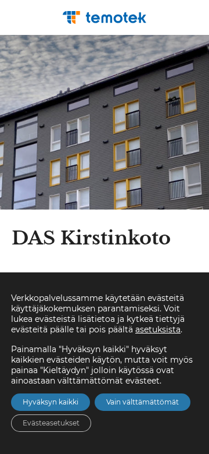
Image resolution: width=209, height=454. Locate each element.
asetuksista (158, 329)
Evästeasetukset (51, 422)
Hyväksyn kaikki (50, 402)
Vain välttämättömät (142, 402)
